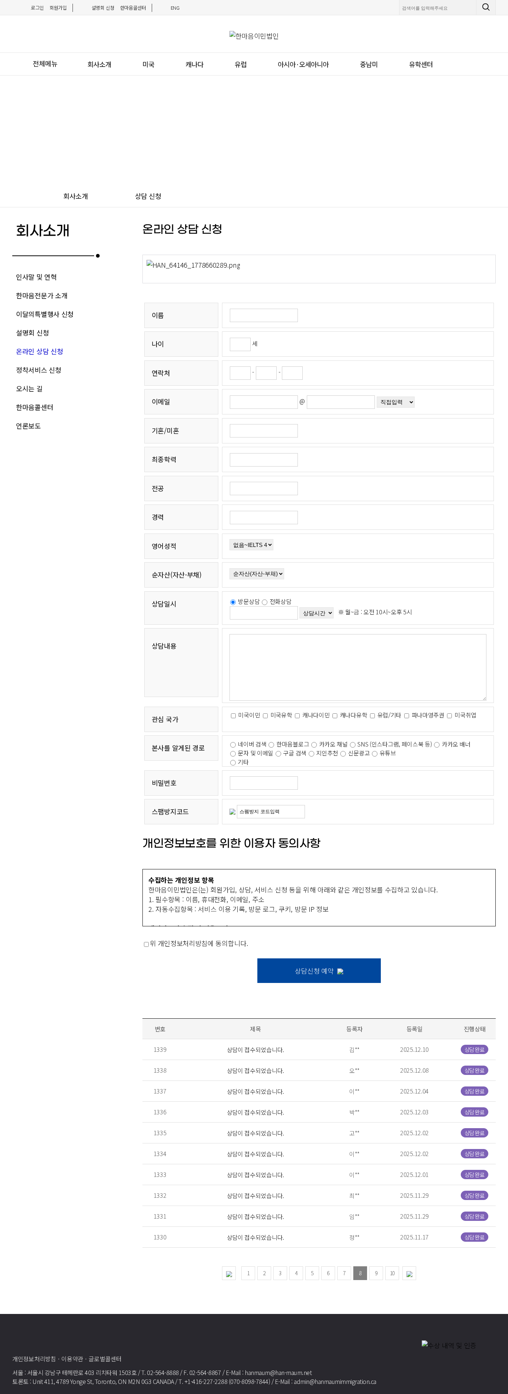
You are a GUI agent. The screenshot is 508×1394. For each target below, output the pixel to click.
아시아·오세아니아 (303, 64)
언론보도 (28, 425)
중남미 (369, 64)
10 (392, 1273)
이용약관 (72, 1358)
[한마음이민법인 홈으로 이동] (59, 1334)
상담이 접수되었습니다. (255, 1049)
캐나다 (194, 64)
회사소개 (99, 64)
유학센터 (421, 64)
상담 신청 (148, 196)
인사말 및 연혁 (36, 276)
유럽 (241, 64)
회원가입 (58, 7)
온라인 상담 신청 (39, 351)
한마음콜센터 (133, 7)
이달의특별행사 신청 (45, 314)
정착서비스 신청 (38, 370)
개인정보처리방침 (34, 1358)
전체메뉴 (45, 63)
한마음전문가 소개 (41, 295)
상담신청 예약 (314, 971)
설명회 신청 (103, 7)
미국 (148, 64)
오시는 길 (29, 388)
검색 (487, 7)
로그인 (37, 7)
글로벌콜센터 (105, 1358)
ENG (175, 7)
